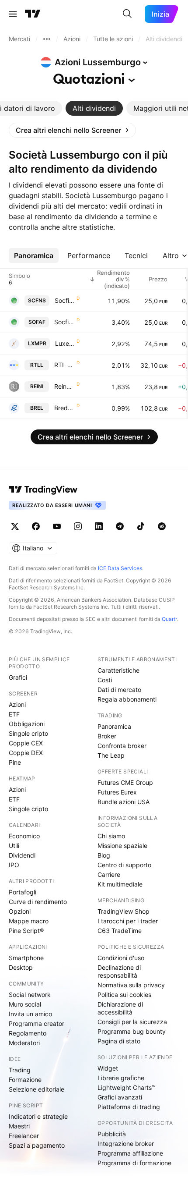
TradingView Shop (123, 911)
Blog (103, 855)
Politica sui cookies (124, 994)
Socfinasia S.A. (65, 300)
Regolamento (27, 1033)
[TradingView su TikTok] (141, 526)
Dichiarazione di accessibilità (120, 1008)
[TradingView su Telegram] (120, 526)
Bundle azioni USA (123, 801)
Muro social (25, 1004)
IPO (14, 865)
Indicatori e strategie (38, 1116)
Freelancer (24, 1135)
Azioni (17, 704)
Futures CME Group (125, 782)
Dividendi (22, 855)
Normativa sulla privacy (131, 985)
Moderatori (24, 1042)
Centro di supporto (124, 865)
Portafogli (22, 892)
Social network (30, 994)
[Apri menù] (12, 14)
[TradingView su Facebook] (36, 526)
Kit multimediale (120, 884)
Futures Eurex (117, 792)
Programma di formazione (134, 1163)
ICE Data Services (120, 568)
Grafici (18, 677)
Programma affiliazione (130, 1153)
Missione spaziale (122, 845)
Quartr (169, 619)
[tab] (94, 108)
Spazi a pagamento (37, 1145)
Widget (107, 1068)
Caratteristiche (118, 670)
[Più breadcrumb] (47, 39)
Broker (106, 736)
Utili (14, 845)
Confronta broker (121, 745)
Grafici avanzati (119, 1097)
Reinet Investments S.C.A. (64, 386)
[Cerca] (127, 14)
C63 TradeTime (119, 930)
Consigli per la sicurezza (132, 1021)
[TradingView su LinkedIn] (99, 526)
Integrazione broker (125, 1143)
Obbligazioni (27, 723)
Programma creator (36, 1023)
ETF (14, 714)
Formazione (25, 1079)
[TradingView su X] (15, 526)
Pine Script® (26, 930)
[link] (72, 130)
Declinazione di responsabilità (119, 971)
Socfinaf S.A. (64, 322)
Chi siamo (111, 836)
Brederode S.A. (64, 407)
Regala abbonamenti (127, 699)
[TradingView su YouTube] (57, 526)
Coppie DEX (26, 752)
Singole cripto (28, 733)
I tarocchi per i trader (127, 921)
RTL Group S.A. (64, 365)
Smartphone (26, 957)
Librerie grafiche (120, 1078)
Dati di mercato (119, 689)
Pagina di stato (118, 1041)
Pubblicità (111, 1134)
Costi (104, 680)
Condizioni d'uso (120, 957)
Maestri (19, 1126)
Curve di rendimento (38, 901)
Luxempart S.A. (65, 343)
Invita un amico (30, 1014)
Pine (15, 762)
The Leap (111, 755)
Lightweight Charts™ (126, 1087)
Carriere (108, 874)
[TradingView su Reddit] (162, 526)
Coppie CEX (26, 743)
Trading (20, 1070)
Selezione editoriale (36, 1089)
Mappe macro (29, 921)
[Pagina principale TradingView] (33, 14)
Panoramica (114, 726)
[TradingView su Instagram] (78, 526)
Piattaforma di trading (128, 1106)
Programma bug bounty (131, 1031)
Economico (24, 836)
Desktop (21, 967)
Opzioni (20, 911)
